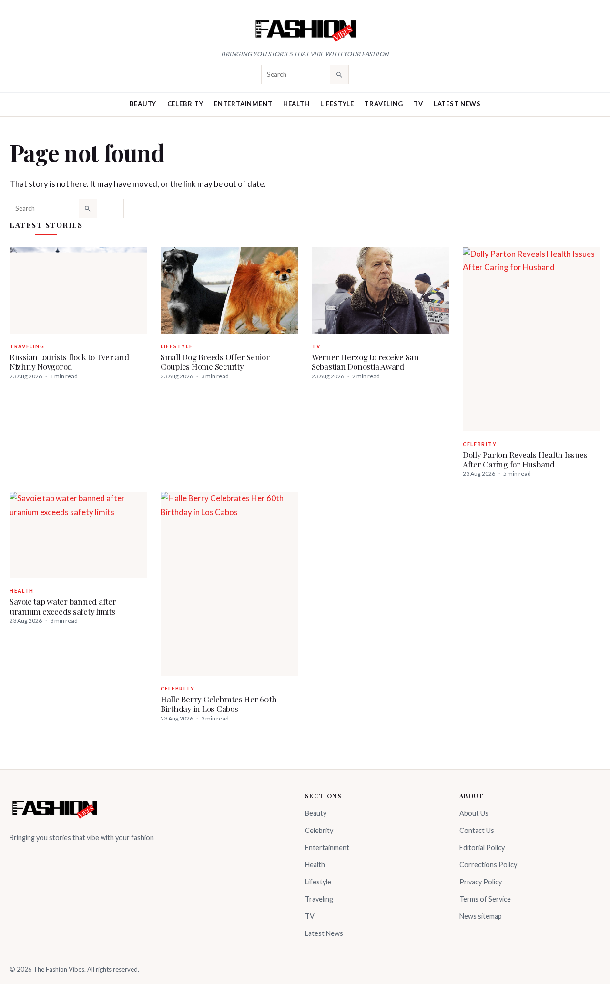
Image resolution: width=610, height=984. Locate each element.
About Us (473, 813)
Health (296, 104)
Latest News (457, 104)
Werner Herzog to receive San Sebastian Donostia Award (365, 362)
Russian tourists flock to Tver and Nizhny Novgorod (69, 362)
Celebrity (185, 104)
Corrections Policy (488, 865)
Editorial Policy (482, 847)
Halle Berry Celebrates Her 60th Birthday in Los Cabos (219, 704)
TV (418, 104)
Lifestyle (337, 104)
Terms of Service (485, 899)
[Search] (339, 74)
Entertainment (243, 104)
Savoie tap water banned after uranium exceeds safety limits (63, 606)
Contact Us (476, 830)
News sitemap (480, 916)
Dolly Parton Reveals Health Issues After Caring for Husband (525, 459)
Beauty (143, 104)
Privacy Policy (480, 882)
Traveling (384, 104)
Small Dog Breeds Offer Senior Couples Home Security (215, 362)
